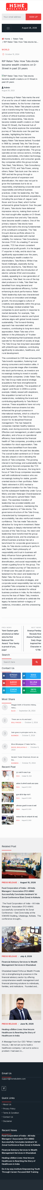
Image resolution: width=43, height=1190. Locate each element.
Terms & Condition (11, 1113)
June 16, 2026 (27, 1024)
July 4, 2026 (26, 956)
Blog (13, 711)
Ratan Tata (18, 39)
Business (15, 735)
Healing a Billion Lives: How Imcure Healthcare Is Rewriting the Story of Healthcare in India (18, 1032)
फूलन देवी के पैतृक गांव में (23, 795)
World (5, 49)
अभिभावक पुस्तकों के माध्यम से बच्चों (26, 806)
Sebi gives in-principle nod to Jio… (24, 732)
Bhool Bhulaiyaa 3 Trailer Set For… (24, 744)
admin (6, 87)
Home (7, 39)
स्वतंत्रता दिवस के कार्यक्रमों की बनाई (26, 817)
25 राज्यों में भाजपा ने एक (23, 772)
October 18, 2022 (27, 776)
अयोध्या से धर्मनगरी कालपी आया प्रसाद (27, 783)
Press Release (9, 882)
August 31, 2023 (26, 787)
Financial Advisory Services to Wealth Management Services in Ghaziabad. (19, 963)
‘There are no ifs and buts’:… (22, 719)
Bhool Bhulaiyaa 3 (19, 747)
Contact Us (8, 1117)
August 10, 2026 (28, 882)
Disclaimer (7, 1121)
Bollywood (16, 722)
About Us (7, 1104)
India (18, 776)
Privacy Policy (9, 1108)
